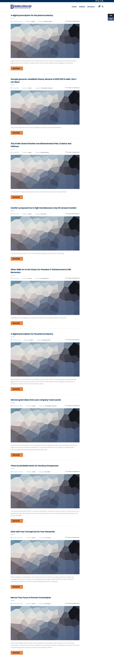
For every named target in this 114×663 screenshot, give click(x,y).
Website (82, 7)
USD (110, 15)
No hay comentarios (73, 21)
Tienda (74, 7)
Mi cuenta (91, 7)
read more (16, 68)
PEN (110, 19)
